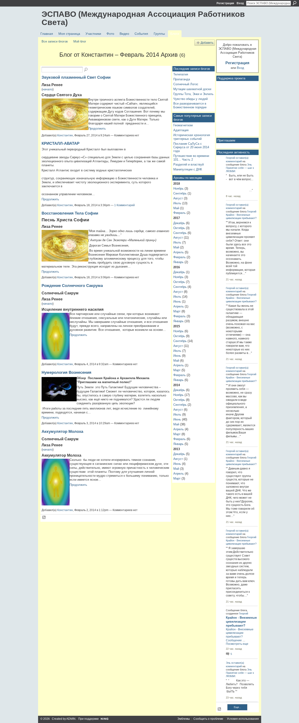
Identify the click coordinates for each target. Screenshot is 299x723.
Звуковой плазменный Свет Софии (76, 77)
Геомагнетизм (183, 125)
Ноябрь (178, 188)
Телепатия (180, 74)
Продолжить (97, 128)
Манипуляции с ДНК (187, 169)
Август (178, 198)
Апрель (178, 252)
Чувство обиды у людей (190, 99)
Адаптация (181, 130)
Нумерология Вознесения (66, 372)
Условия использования (243, 718)
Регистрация (225, 3)
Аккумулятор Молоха (62, 431)
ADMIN (70, 718)
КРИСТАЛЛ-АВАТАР (60, 143)
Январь (178, 262)
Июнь (177, 301)
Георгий (230, 157)
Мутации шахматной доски (192, 89)
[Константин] (49, 63)
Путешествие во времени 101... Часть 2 (191, 157)
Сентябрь (180, 193)
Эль (249, 164)
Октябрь (179, 228)
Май (176, 208)
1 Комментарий (124, 205)
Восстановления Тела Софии (70, 213)
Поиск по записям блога (86, 70)
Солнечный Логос (185, 84)
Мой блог (79, 41)
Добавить (207, 42)
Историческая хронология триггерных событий (191, 137)
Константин (65, 135)
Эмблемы (183, 718)
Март (177, 311)
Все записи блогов (55, 41)
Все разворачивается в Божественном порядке (189, 105)
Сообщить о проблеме (208, 718)
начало (48, 89)
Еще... (237, 707)
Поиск (294, 3)
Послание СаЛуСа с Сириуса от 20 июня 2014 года (191, 147)
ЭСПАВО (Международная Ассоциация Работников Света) (143, 18)
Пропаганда (181, 79)
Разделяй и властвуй (188, 164)
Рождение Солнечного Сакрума (72, 285)
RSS (44, 517)
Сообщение (234, 640)
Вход (240, 3)
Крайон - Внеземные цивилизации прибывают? (241, 621)
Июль (177, 203)
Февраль (179, 213)
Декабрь (179, 223)
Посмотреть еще (237, 643)
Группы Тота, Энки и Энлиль (193, 94)
